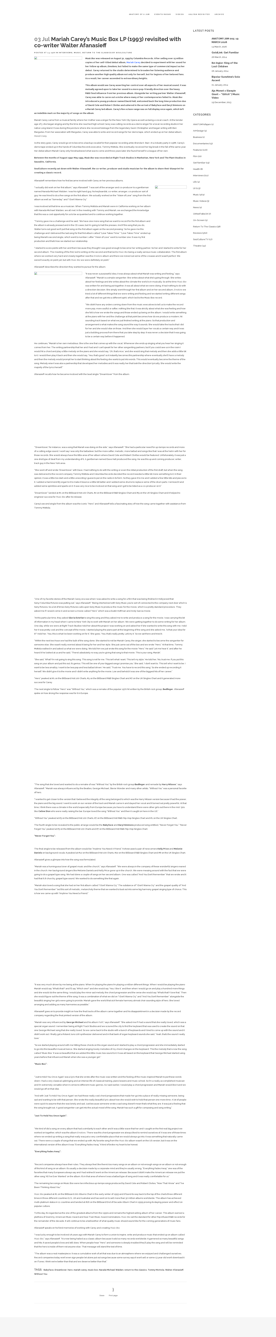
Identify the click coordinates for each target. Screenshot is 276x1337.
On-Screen (199, 220)
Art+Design (198, 131)
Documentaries (201, 143)
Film (195, 156)
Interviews (66, 53)
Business (197, 137)
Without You (40, 1274)
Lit (194, 188)
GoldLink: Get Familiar (225, 52)
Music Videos (199, 201)
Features (197, 150)
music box (93, 1270)
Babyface (49, 1270)
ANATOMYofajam (202, 124)
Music (77, 53)
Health (196, 169)
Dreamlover (61, 1270)
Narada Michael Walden (111, 1270)
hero (70, 1270)
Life (195, 182)
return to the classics (135, 1270)
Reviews (197, 233)
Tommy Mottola (156, 1270)
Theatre (197, 246)
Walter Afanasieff (174, 1270)
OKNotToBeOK (200, 214)
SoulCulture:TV (200, 239)
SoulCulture (124, 53)
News (196, 207)
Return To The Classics (97, 53)
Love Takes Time (110, 233)
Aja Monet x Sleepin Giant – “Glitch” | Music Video (226, 94)
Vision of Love (124, 195)
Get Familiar (199, 162)
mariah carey (80, 1270)
